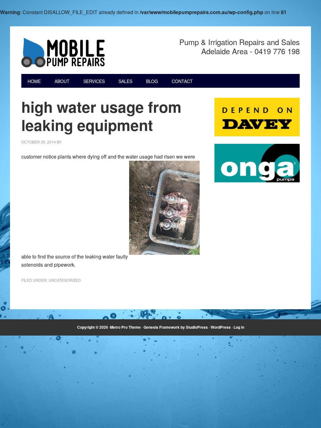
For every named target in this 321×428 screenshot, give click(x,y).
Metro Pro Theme (125, 327)
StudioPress (197, 327)
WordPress (221, 327)
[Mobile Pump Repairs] (63, 53)
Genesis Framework (162, 327)
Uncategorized (65, 280)
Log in (239, 327)
